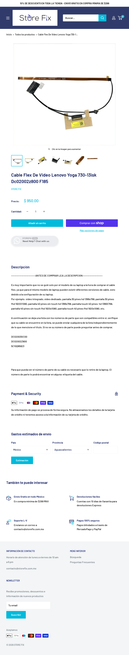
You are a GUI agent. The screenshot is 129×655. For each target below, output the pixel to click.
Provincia (57, 442)
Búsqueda (75, 557)
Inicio (9, 34)
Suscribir (16, 614)
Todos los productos (25, 34)
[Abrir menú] (7, 18)
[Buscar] (102, 17)
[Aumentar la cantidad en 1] (44, 211)
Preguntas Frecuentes (82, 562)
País (13, 442)
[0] (120, 18)
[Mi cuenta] (113, 18)
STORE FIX (16, 189)
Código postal (101, 442)
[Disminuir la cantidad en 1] (27, 211)
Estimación (22, 460)
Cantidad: (16, 211)
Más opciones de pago (92, 230)
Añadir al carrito (37, 223)
